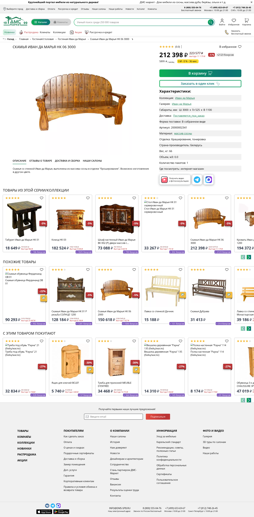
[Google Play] (61, 511)
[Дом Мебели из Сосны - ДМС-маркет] (15, 21)
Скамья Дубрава (199, 311)
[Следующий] (249, 257)
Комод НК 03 (59, 239)
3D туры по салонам (214, 442)
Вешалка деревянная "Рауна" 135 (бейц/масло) (163, 353)
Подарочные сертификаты (79, 453)
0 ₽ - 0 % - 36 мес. (187, 61)
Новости (130, 9)
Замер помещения (74, 464)
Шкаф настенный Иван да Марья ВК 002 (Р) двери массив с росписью (116, 241)
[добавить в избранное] (41, 198)
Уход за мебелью (166, 436)
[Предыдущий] (243, 257)
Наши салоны (99, 9)
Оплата (51, 9)
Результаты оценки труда (124, 490)
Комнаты (152, 9)
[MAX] (209, 180)
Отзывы (85, 9)
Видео (206, 447)
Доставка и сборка (35, 9)
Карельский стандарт (169, 442)
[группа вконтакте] (47, 505)
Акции (78, 32)
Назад (10, 39)
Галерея (207, 436)
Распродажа (31, 32)
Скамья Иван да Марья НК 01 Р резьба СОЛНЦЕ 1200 (69, 313)
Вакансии (115, 484)
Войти (222, 24)
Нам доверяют (118, 447)
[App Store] (44, 511)
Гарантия (69, 475)
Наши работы (116, 9)
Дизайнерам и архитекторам (126, 458)
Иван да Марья (185, 98)
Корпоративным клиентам (79, 481)
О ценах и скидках (74, 447)
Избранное (233, 24)
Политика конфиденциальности (169, 458)
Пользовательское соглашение (167, 481)
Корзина (246, 24)
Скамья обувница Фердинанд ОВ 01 (24, 282)
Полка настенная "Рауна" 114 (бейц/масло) (207, 353)
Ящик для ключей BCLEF (65, 382)
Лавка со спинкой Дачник (159, 311)
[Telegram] (197, 180)
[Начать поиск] (211, 22)
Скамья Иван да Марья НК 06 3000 (207, 241)
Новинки (9, 32)
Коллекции (59, 32)
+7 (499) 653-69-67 (219, 7)
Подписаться (158, 416)
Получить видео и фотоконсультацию (179, 179)
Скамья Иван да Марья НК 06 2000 (114, 313)
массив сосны (183, 133)
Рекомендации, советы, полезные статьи (170, 449)
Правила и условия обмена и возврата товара (80, 488)
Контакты (115, 495)
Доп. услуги (70, 470)
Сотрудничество (119, 464)
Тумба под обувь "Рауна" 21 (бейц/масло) (21, 353)
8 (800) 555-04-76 (192, 7)
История (115, 442)
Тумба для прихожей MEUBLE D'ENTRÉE (114, 384)
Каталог (141, 9)
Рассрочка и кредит (68, 9)
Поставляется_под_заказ (188, 115)
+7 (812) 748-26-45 (242, 7)
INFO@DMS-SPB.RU (120, 508)
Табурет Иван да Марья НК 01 (22, 239)
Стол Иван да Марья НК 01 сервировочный (159, 210)
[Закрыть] (251, 2)
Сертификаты (164, 474)
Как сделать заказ (74, 436)
